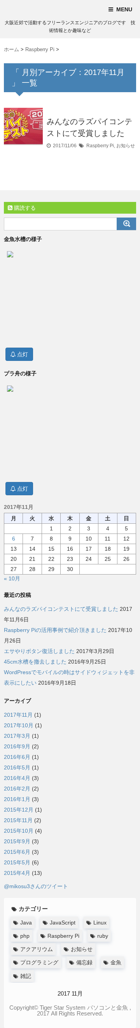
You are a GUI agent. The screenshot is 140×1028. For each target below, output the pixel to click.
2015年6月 (17, 852)
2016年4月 (17, 778)
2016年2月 (17, 788)
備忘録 (84, 962)
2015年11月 (18, 820)
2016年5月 (17, 767)
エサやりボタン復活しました (39, 651)
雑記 (25, 976)
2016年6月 (17, 757)
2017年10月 (18, 725)
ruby (102, 936)
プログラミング (39, 962)
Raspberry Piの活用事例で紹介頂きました (55, 630)
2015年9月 (17, 841)
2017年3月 (17, 736)
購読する (24, 208)
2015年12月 (18, 810)
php (25, 936)
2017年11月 (18, 715)
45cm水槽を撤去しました (35, 662)
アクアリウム (36, 949)
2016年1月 (17, 799)
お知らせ (125, 145)
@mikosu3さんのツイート (36, 886)
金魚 (115, 962)
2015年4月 (17, 873)
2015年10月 (18, 831)
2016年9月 (17, 746)
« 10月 (12, 578)
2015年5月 (17, 862)
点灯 (22, 354)
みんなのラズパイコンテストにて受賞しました (61, 609)
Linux (100, 922)
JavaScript (62, 922)
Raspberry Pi (100, 145)
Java (26, 922)
